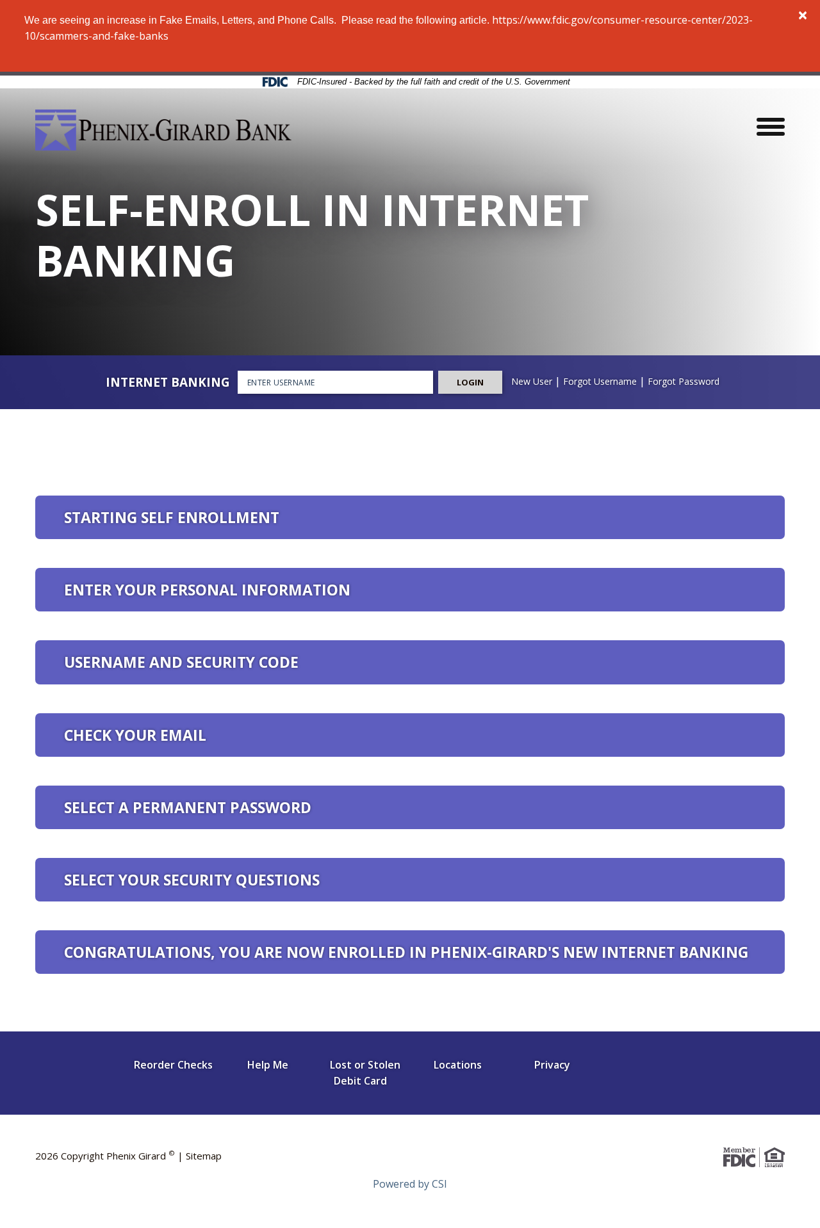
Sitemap (204, 1155)
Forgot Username (600, 381)
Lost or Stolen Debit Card (365, 1073)
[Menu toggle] (771, 125)
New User (531, 381)
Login (470, 382)
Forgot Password (683, 381)
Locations (458, 1065)
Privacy (552, 1065)
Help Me (267, 1065)
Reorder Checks (173, 1065)
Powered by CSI (410, 1184)
